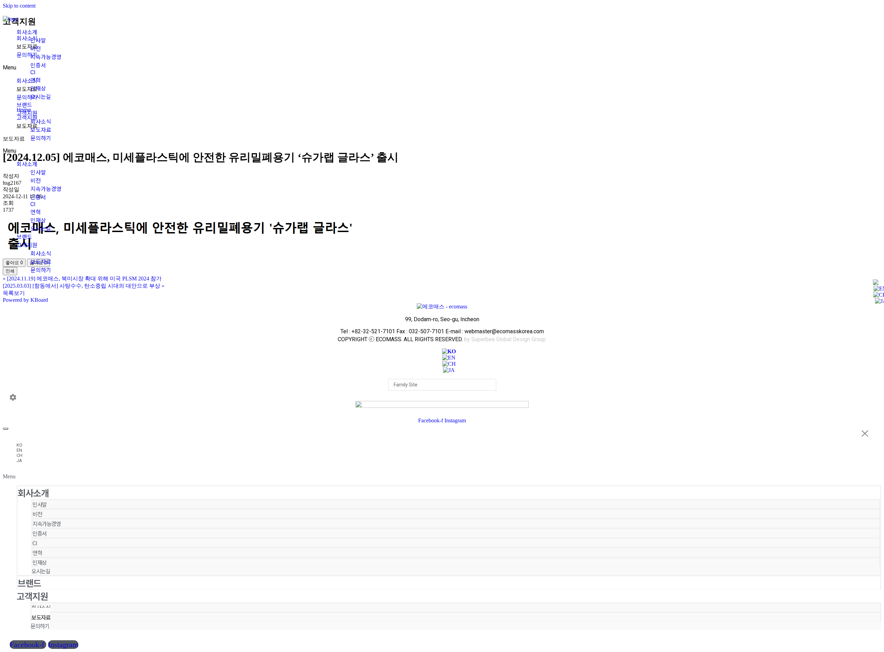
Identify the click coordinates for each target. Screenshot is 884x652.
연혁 (35, 80)
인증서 (38, 65)
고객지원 (27, 113)
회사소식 (40, 121)
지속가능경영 (45, 57)
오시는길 (40, 97)
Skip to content (19, 6)
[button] (442, 476)
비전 (35, 49)
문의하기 (40, 138)
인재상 (38, 88)
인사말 (38, 40)
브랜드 (24, 105)
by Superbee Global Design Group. (505, 339)
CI (33, 72)
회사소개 (27, 32)
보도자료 (40, 130)
